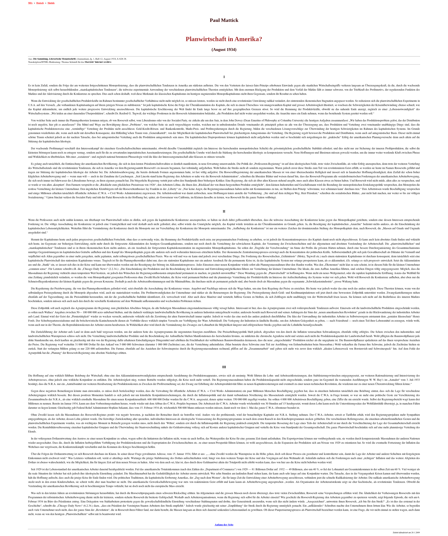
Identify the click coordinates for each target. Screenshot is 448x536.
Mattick (51, 2)
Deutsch (40, 2)
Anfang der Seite (224, 524)
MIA (30, 2)
